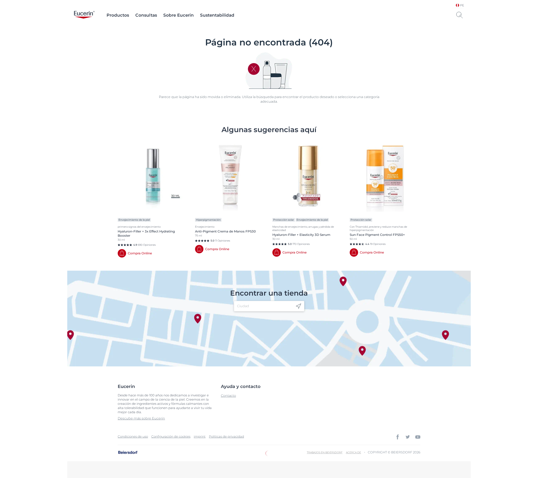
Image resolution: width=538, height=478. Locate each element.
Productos (118, 15)
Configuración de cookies (170, 436)
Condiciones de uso (133, 436)
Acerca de (353, 452)
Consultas (146, 15)
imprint (200, 436)
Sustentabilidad (217, 15)
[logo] (84, 15)
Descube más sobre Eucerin (141, 418)
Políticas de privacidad (226, 436)
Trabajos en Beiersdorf (325, 452)
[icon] (298, 306)
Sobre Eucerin (178, 15)
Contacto (228, 396)
